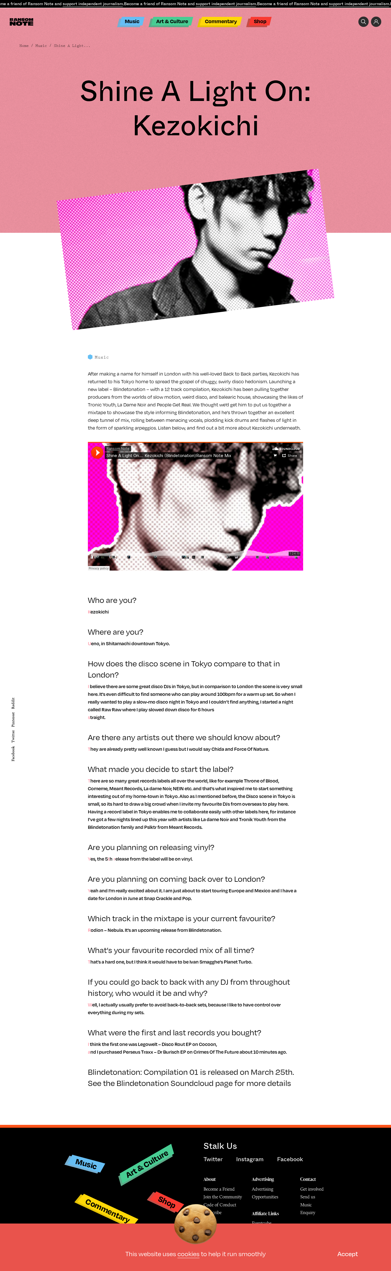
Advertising (263, 1179)
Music (132, 21)
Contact (308, 1179)
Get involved (312, 1189)
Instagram (250, 1159)
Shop (260, 21)
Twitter (13, 736)
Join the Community (223, 1196)
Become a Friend (219, 1189)
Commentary (221, 21)
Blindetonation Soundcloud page (174, 1082)
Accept (347, 1253)
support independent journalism (93, 4)
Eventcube (261, 1223)
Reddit (13, 703)
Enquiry (307, 1212)
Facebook (13, 753)
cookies (188, 1253)
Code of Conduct (220, 1205)
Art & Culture (172, 21)
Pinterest (13, 719)
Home (24, 45)
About (210, 1179)
